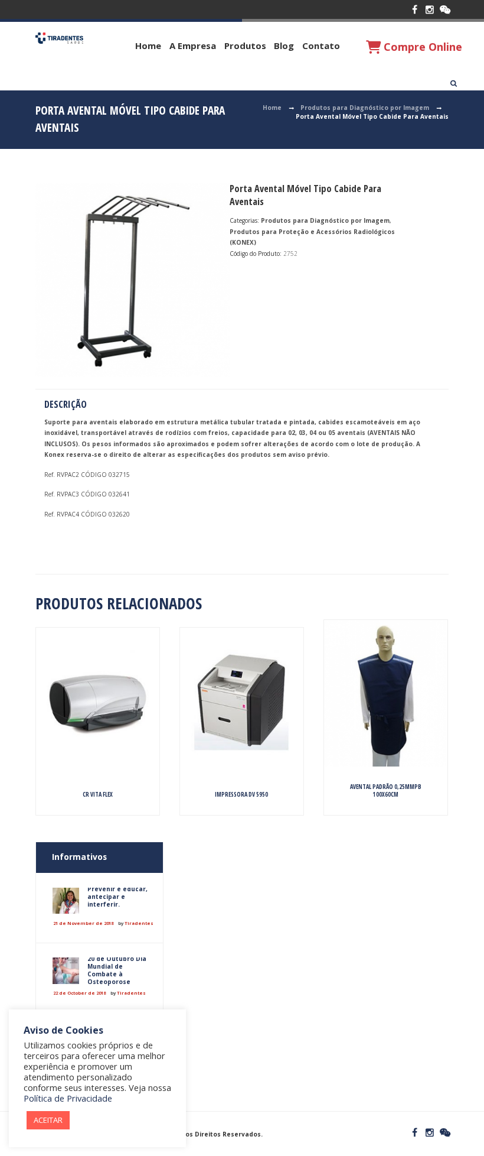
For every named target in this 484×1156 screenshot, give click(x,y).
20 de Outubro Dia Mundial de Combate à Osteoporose (116, 970)
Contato (321, 45)
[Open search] (453, 83)
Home (148, 45)
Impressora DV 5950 (241, 794)
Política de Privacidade (68, 1098)
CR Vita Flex (98, 794)
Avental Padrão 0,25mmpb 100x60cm (385, 790)
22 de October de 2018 (79, 993)
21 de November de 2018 (83, 923)
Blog (284, 45)
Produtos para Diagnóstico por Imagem (364, 107)
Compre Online (421, 47)
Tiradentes (139, 923)
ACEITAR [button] (48, 1120)
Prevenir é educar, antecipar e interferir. (117, 896)
